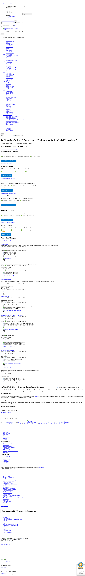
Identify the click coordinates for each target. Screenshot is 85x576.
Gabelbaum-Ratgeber (7, 493)
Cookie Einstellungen (7, 532)
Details (15, 25)
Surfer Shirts (8, 106)
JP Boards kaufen (6, 449)
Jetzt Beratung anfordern (6, 412)
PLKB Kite (8, 66)
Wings (7, 85)
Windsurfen (36, 396)
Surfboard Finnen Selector (8, 481)
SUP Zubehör (9, 79)
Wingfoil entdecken (6, 234)
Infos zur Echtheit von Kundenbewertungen (12, 519)
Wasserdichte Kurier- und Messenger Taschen (15, 119)
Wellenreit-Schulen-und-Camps (9, 489)
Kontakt (5, 517)
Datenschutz (5, 526)
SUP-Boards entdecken (7, 219)
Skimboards (8, 57)
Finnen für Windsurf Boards (9, 447)
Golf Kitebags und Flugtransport (10, 484)
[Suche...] (16, 22)
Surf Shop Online (7, 485)
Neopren (7, 109)
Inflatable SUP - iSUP (10, 74)
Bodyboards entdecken (6, 190)
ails (8, 445)
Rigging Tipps (6, 487)
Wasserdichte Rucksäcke (8, 456)
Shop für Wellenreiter (7, 496)
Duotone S (5, 445)
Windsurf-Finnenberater (8, 490)
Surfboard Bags (6, 437)
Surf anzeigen (9, 91)
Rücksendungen (6, 518)
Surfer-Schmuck (9, 112)
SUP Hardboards (9, 75)
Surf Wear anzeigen (10, 103)
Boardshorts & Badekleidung (12, 104)
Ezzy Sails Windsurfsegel (8, 443)
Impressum (5, 529)
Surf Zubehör (8, 50)
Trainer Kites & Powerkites (11, 69)
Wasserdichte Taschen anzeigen (12, 116)
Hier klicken (41, 467)
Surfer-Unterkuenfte (7, 482)
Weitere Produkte (6, 476)
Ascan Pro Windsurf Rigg (6, 279)
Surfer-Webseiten (6, 494)
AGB (4, 523)
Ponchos (7, 105)
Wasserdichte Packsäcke (11, 117)
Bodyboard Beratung (7, 501)
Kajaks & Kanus (9, 127)
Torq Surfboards (9, 92)
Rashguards (8, 110)
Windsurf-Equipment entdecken (8, 160)
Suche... (21, 22)
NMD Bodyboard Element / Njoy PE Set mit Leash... (12, 315)
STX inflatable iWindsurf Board (7, 350)
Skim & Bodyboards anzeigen (12, 55)
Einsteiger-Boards (7, 435)
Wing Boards (8, 84)
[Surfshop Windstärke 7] (7, 21)
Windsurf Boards (9, 47)
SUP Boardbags (9, 78)
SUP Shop (5, 478)
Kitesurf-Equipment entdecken (8, 205)
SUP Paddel (8, 76)
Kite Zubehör (8, 68)
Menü (2, 34)
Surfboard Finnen (9, 98)
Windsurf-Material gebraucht (9, 488)
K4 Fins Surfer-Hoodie (5, 262)
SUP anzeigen (9, 73)
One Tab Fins (6, 439)
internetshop (3, 574)
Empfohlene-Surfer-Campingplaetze (10, 479)
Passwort (8, 14)
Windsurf (5, 39)
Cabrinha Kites (9, 63)
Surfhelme (8, 111)
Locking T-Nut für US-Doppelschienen (9, 334)
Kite (4, 61)
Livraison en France (7, 530)
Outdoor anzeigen (9, 124)
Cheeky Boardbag (4, 244)
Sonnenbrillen (9, 107)
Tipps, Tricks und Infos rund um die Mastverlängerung (14, 497)
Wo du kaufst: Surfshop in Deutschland (11, 495)
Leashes (5, 438)
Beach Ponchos (6, 459)
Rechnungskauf (6, 522)
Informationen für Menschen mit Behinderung (19, 511)
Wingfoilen (5, 452)
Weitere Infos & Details (5, 544)
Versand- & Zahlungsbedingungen (10, 524)
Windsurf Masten (9, 44)
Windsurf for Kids (9, 51)
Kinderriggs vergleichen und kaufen (10, 451)
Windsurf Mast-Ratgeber (8, 483)
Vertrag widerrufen (4, 506)
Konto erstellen (11, 16)
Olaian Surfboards (9, 93)
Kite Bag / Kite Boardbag (11, 67)
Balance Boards (9, 125)
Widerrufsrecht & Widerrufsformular (10, 525)
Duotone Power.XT (5, 296)
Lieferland (8, 6)
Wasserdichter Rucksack (11, 118)
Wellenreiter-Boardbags (11, 96)
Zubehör (7, 99)
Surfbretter (5, 434)
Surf (4, 90)
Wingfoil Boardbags (10, 86)
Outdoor (5, 123)
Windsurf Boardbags (7, 446)
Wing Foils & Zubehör (10, 87)
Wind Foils (8, 48)
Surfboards (5, 432)
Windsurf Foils (6, 448)
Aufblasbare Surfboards (11, 97)
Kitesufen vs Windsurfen (8, 477)
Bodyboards (8, 56)
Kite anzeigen (9, 62)
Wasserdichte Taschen (7, 115)
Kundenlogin (6, 8)
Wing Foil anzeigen (10, 82)
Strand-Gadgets (9, 129)
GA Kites (8, 64)
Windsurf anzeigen (10, 41)
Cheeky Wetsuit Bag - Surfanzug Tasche (9, 367)
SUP (4, 72)
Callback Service (6, 520)
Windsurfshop (6, 499)
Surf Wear (5, 101)
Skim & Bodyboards (7, 54)
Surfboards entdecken (6, 175)
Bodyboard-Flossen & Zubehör (12, 59)
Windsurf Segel (9, 45)
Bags (7, 42)
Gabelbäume (8, 43)
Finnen (7, 49)
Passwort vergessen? (12, 17)
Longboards (8, 128)
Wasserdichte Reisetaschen (11, 121)
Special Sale (5, 500)
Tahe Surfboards (9, 94)
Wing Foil (5, 81)
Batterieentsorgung (7, 527)
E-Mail (7, 12)
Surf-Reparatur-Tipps (7, 491)
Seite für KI (5, 502)
